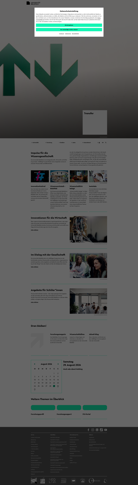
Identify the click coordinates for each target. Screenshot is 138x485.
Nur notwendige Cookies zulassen (69, 29)
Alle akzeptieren (69, 25)
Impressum (61, 33)
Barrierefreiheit (75, 33)
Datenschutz (68, 33)
